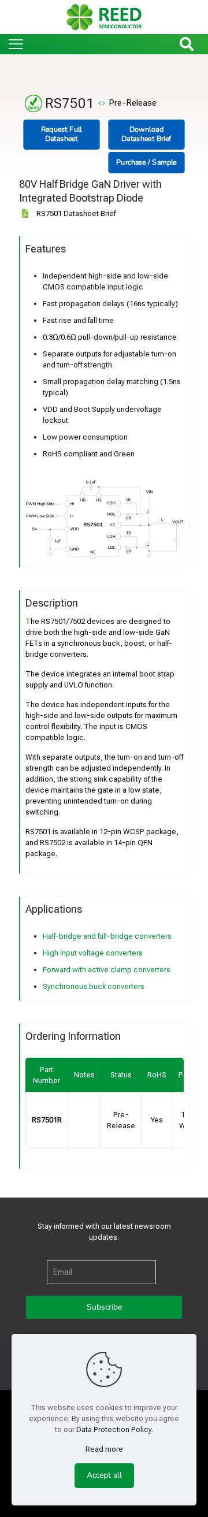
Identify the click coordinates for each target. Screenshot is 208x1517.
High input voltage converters (93, 953)
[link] (104, 520)
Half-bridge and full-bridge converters (107, 936)
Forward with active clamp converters (106, 969)
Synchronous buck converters (93, 986)
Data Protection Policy (113, 1429)
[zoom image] (170, 492)
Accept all (104, 1475)
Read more (104, 1449)
